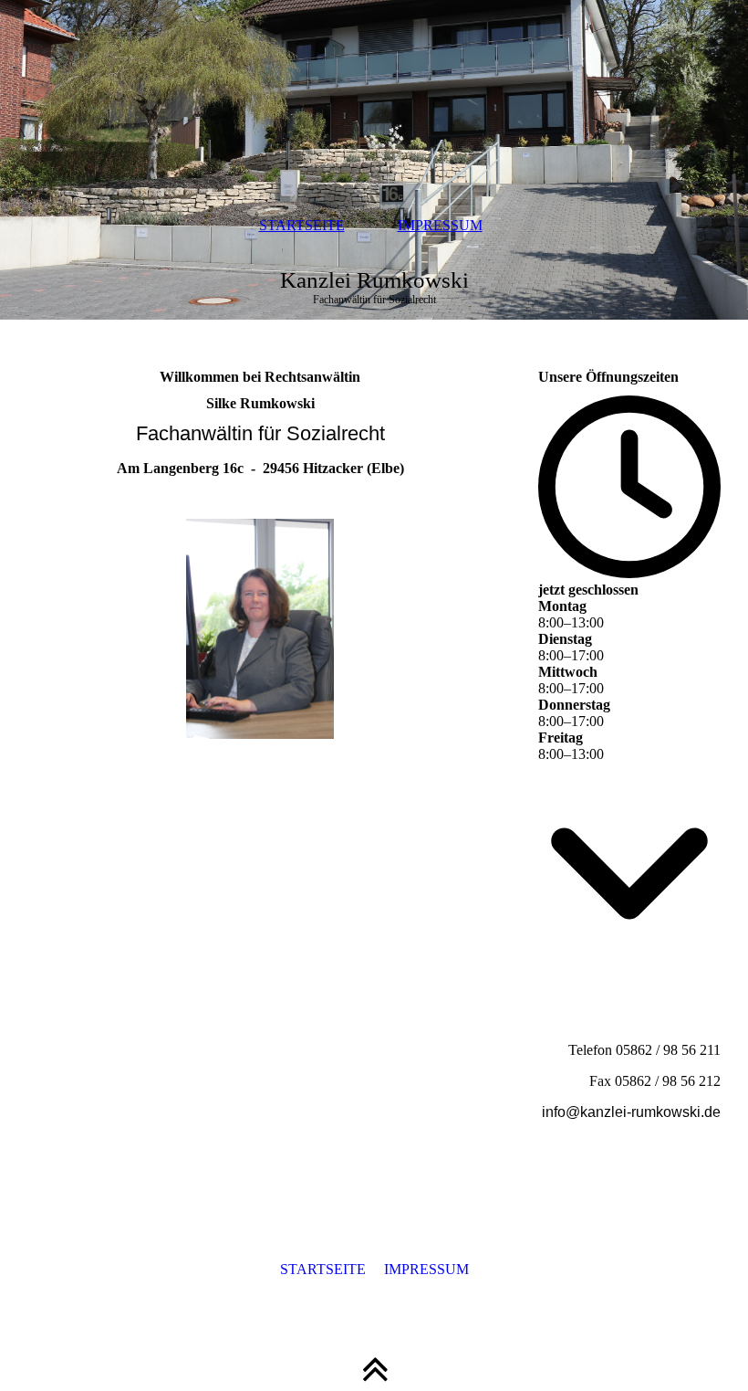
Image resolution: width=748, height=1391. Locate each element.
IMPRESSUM (440, 225)
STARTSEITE (302, 225)
